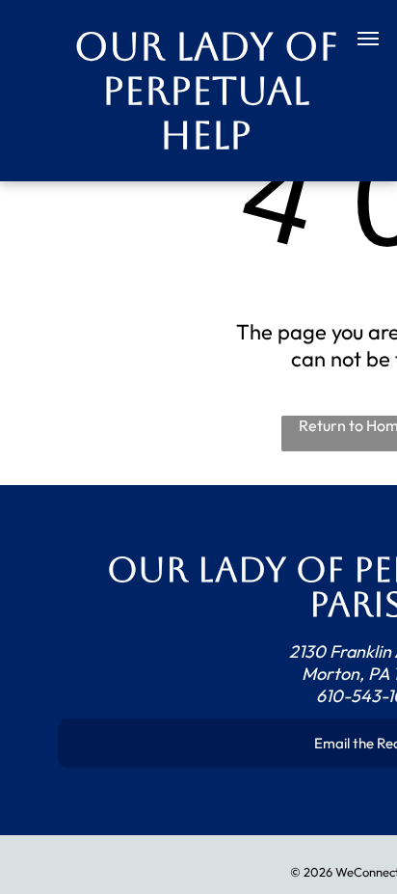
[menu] (368, 38)
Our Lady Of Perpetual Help (206, 90)
